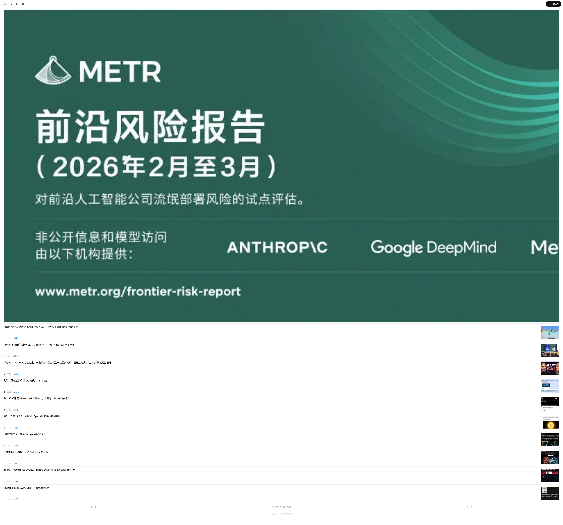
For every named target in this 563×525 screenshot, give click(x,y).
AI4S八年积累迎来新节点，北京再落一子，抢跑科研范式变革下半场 (39, 344)
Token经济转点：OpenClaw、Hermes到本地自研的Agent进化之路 (39, 469)
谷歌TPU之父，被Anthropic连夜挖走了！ (26, 434)
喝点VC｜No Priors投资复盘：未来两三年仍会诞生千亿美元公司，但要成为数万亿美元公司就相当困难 (57, 362)
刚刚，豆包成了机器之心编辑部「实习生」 (26, 380)
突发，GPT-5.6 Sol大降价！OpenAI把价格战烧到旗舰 (32, 416)
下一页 (469, 507)
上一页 (94, 507)
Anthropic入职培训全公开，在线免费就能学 (27, 487)
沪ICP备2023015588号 (281, 514)
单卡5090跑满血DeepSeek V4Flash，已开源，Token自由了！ (37, 398)
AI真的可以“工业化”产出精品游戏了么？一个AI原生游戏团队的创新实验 (41, 326)
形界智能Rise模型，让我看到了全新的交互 (26, 452)
